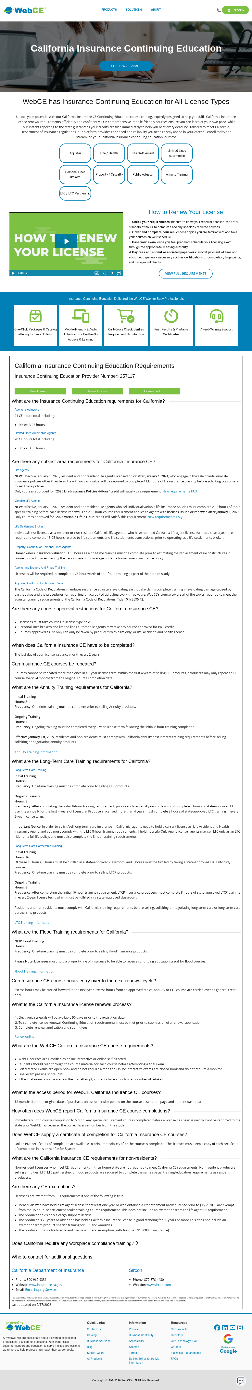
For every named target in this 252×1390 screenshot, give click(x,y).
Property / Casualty (109, 174)
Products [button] (109, 9)
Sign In (238, 10)
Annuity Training (177, 174)
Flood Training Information (34, 971)
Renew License (97, 391)
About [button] (156, 9)
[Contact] (219, 10)
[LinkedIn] (225, 1329)
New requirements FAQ (179, 491)
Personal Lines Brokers (75, 174)
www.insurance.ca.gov (45, 1285)
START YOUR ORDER (126, 66)
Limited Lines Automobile (177, 153)
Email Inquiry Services (41, 1289)
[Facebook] (217, 1329)
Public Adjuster (143, 174)
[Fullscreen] (119, 273)
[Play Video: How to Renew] (66, 241)
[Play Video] (13, 273)
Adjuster (75, 153)
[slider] (58, 273)
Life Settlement (143, 153)
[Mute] (104, 273)
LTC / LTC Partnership (75, 193)
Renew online (24, 1036)
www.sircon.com (158, 1285)
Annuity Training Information (36, 752)
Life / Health (109, 153)
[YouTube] (232, 1329)
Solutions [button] (134, 9)
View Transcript (40, 391)
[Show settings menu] (112, 273)
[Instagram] (240, 1329)
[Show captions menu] (97, 273)
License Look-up (154, 391)
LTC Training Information (33, 922)
